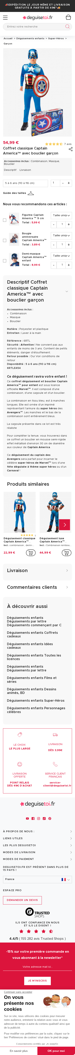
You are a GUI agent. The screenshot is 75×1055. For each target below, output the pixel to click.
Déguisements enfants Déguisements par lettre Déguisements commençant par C (34, 621)
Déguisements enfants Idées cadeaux (30, 646)
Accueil (8, 38)
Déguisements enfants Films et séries (32, 679)
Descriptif (10, 170)
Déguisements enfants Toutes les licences (34, 657)
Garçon (7, 43)
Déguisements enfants (30, 38)
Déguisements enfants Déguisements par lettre (26, 668)
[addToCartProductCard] (31, 553)
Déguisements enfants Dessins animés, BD (31, 691)
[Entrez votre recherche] (66, 27)
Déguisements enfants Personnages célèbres (36, 710)
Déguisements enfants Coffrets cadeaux (32, 634)
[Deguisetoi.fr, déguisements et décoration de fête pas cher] (38, 18)
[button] (37, 879)
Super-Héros (55, 38)
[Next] (64, 524)
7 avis (68, 144)
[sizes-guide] (31, 193)
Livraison (25, 170)
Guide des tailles (14, 193)
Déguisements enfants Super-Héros (35, 700)
